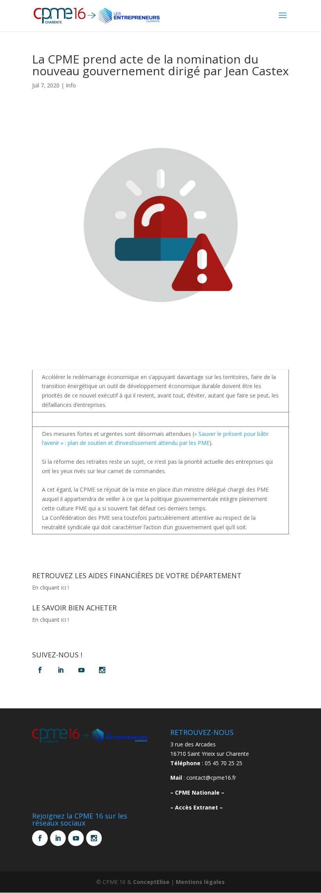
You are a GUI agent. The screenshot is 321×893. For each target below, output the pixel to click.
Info (71, 85)
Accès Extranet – (199, 807)
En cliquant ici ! (50, 587)
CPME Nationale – (199, 792)
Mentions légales (200, 882)
